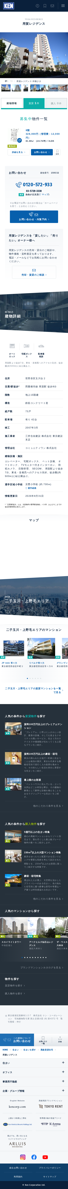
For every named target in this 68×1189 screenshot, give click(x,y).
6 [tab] (40, 678)
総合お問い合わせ (18, 1168)
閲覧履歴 (37, 5)
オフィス (7, 1072)
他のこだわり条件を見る (47, 805)
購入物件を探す (14, 993)
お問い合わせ (52, 5)
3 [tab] (32, 678)
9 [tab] (43, 957)
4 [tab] (35, 678)
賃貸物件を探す (14, 985)
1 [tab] (27, 678)
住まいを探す (29, 1050)
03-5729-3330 (34, 191)
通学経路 (32, 488)
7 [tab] (37, 957)
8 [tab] (40, 957)
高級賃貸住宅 (47, 1050)
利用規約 (18, 1177)
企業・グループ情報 (13, 1091)
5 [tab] (37, 678)
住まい (16, 1050)
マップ (45, 194)
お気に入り (45, 5)
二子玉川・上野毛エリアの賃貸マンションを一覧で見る (33, 690)
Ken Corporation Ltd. (8, 5)
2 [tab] (30, 678)
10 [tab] (45, 957)
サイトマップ (49, 1177)
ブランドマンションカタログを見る (40, 967)
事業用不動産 (10, 1081)
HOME (5, 1050)
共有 (60, 1042)
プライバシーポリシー (50, 1168)
